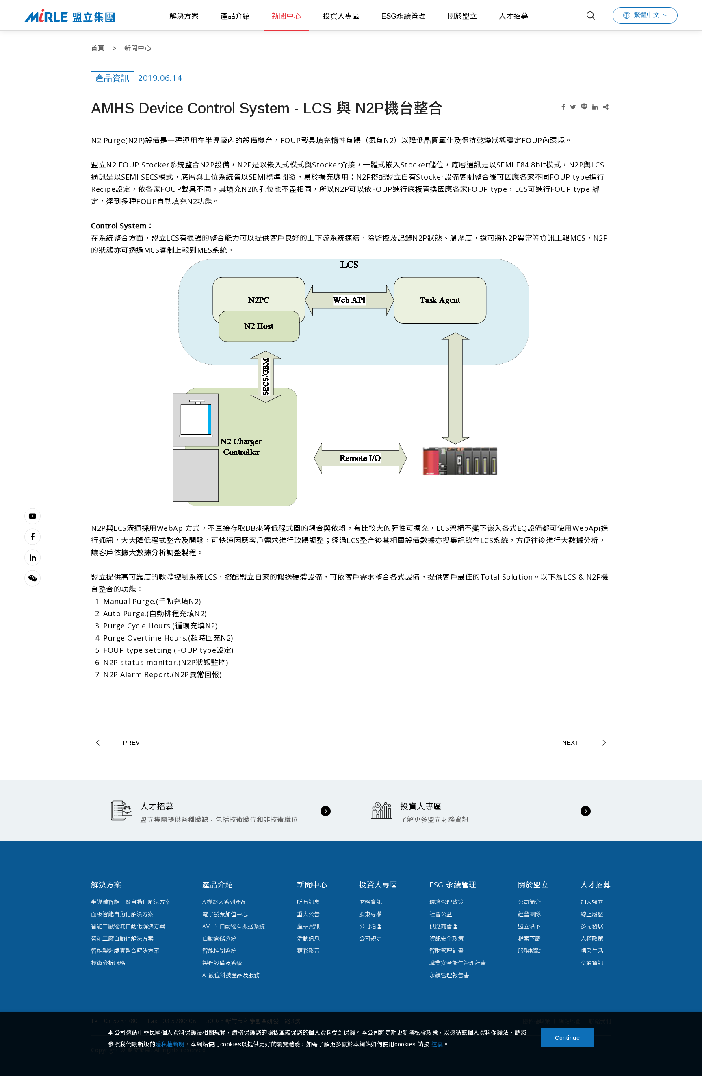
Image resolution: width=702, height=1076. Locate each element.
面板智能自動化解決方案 (122, 914)
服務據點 (529, 950)
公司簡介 (529, 902)
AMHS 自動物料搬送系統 (233, 926)
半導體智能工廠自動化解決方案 (131, 902)
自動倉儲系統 (219, 938)
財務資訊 (370, 902)
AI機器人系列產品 (224, 902)
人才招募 (513, 16)
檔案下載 (529, 938)
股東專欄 (370, 914)
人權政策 (592, 938)
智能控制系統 (219, 950)
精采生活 (592, 950)
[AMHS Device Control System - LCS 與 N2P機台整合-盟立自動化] (563, 107)
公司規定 (370, 938)
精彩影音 (308, 950)
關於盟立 (462, 16)
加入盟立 (592, 902)
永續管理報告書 (449, 975)
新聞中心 (286, 16)
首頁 (97, 48)
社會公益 (440, 914)
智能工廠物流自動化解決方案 (128, 926)
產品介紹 (235, 16)
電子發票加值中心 (225, 914)
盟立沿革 (529, 926)
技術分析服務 (108, 963)
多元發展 (592, 926)
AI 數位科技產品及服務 (231, 975)
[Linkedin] (32, 557)
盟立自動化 (69, 15)
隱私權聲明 (170, 1044)
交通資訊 (592, 963)
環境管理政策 (446, 902)
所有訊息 (308, 902)
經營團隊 (529, 914)
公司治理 (370, 926)
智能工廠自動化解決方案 (122, 938)
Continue (567, 1038)
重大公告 (308, 914)
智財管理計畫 (446, 950)
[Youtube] (32, 516)
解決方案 (184, 16)
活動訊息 (308, 938)
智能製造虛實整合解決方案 (125, 950)
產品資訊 (308, 926)
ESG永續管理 (403, 16)
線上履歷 (592, 914)
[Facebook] (32, 536)
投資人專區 (341, 16)
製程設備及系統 (222, 963)
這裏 (437, 1044)
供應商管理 (443, 926)
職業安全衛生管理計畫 (457, 963)
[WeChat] (32, 578)
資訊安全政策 (446, 938)
